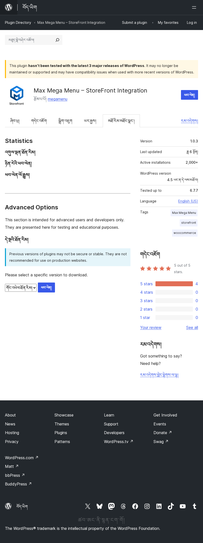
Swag (161, 441)
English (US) (188, 201)
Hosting (12, 432)
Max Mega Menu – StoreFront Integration (90, 90)
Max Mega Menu (184, 213)
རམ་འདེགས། (189, 120)
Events (159, 423)
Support (111, 423)
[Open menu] (195, 7)
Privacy (12, 441)
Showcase (64, 415)
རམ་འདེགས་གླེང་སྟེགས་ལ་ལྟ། (159, 374)
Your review (150, 327)
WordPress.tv (118, 441)
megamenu (57, 98)
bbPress (15, 475)
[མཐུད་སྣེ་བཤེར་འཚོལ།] (57, 40)
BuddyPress (18, 483)
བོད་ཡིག (22, 506)
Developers (114, 432)
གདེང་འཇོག (39, 120)
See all (192, 327)
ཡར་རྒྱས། (90, 120)
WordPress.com (22, 457)
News (10, 423)
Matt (12, 466)
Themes (61, 423)
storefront (188, 222)
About (10, 415)
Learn (109, 415)
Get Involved (165, 415)
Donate (162, 432)
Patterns (62, 441)
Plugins (60, 432)
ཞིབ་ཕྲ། (15, 120)
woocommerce (185, 233)
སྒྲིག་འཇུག (65, 120)
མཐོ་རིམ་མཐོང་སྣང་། (121, 120)
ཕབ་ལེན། (189, 95)
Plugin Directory (18, 22)
